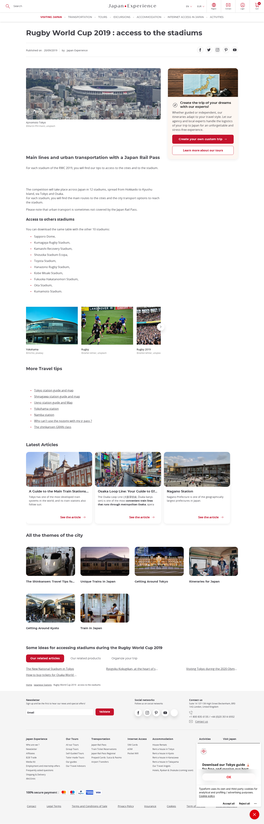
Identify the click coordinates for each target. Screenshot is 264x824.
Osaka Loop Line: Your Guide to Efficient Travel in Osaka (128, 491)
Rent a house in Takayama (165, 761)
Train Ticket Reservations (104, 749)
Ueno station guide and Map (53, 403)
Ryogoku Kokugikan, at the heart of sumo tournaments (132, 669)
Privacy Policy (126, 806)
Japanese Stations (43, 684)
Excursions (122, 17)
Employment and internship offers (43, 766)
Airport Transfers (100, 761)
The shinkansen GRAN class (52, 427)
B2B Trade (31, 757)
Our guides (71, 761)
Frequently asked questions (39, 770)
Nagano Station (180, 491)
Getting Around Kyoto (42, 628)
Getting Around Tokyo (151, 581)
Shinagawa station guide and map (57, 396)
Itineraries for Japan (204, 581)
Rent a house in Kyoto (163, 753)
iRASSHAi (30, 778)
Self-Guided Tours (75, 753)
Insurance (150, 806)
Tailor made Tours (75, 757)
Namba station (44, 415)
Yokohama (34, 351)
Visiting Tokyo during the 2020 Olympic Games (212, 669)
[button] (26, 327)
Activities (217, 17)
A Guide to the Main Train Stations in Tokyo (59, 491)
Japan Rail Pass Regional (103, 753)
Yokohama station (46, 409)
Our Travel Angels (161, 766)
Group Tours (72, 749)
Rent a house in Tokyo (163, 749)
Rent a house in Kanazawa (165, 757)
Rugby (93, 351)
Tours (102, 17)
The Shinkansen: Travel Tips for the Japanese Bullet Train (50, 581)
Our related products (86, 658)
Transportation (80, 17)
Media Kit (30, 761)
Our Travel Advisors (76, 766)
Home (29, 684)
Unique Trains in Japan (97, 581)
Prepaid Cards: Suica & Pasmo (106, 757)
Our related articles (45, 658)
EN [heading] (187, 6)
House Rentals (159, 744)
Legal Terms (54, 806)
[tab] (45, 658)
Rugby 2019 (149, 351)
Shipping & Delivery (36, 774)
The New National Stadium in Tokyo (50, 669)
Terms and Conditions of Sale (89, 806)
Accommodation (149, 17)
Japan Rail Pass (98, 744)
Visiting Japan (51, 17)
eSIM (130, 749)
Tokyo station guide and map (53, 390)
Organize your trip (124, 658)
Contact (31, 806)
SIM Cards (133, 744)
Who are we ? (32, 744)
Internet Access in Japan (186, 17)
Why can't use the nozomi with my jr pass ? (63, 421)
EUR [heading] (199, 6)
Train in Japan (91, 628)
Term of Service (196, 806)
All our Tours (72, 744)
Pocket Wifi (133, 753)
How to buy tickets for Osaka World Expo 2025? (52, 675)
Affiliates (30, 753)
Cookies (171, 806)
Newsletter (31, 749)
